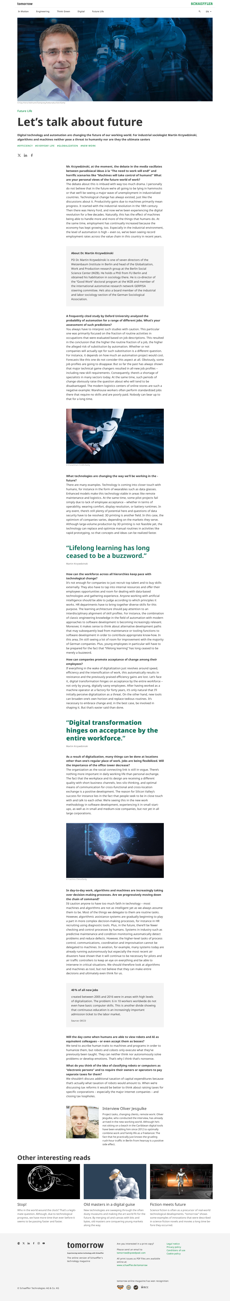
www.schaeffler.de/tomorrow (132, 1265)
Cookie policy (174, 1253)
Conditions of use (176, 1250)
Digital (81, 11)
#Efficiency (25, 145)
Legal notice (173, 1243)
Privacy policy (174, 1246)
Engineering (42, 11)
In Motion (23, 11)
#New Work (88, 145)
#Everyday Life (45, 145)
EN (207, 11)
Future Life (98, 11)
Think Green (63, 11)
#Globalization (67, 145)
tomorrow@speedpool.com (131, 1252)
